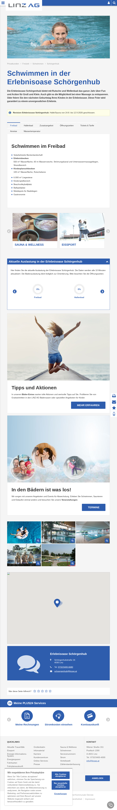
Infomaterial (39, 750)
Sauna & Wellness (68, 747)
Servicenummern (68, 754)
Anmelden (97, 778)
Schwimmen (65, 750)
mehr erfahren (88, 405)
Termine (93, 507)
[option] (34, 231)
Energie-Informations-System (17, 755)
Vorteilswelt (65, 761)
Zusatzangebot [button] (46, 125)
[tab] (13, 125)
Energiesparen (13, 759)
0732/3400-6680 (65, 667)
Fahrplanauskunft (15, 766)
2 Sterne (38, 691)
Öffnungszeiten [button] (67, 125)
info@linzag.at (92, 761)
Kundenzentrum (41, 757)
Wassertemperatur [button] (32, 131)
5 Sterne (50, 691)
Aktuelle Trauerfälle (16, 747)
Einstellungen (60, 794)
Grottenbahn (39, 747)
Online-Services (41, 761)
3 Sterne (42, 691)
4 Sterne (46, 691)
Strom (63, 757)
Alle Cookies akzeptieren (60, 775)
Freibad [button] (13, 125)
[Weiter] (108, 231)
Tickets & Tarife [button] (87, 125)
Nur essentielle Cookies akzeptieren (60, 785)
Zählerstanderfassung (70, 764)
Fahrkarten (12, 763)
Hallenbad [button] (28, 125)
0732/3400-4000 (97, 757)
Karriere (37, 754)
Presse (37, 764)
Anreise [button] (13, 131)
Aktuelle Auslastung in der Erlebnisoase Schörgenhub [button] (45, 261)
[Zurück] (9, 231)
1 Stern (35, 691)
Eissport (10, 750)
